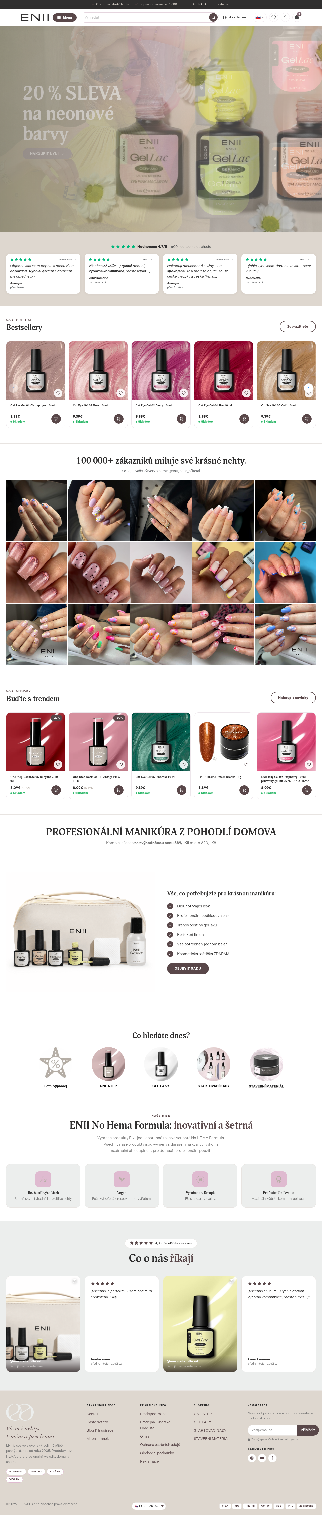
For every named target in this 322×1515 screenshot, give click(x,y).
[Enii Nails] (35, 17)
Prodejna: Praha (153, 1414)
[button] (308, 388)
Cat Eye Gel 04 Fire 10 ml (215, 405)
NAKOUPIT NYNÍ (44, 144)
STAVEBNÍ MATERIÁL (212, 1439)
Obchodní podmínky (157, 1453)
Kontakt (93, 1414)
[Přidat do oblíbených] (58, 393)
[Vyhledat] (213, 17)
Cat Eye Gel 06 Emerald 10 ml (155, 777)
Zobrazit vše (297, 326)
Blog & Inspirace (100, 1430)
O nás (144, 1436)
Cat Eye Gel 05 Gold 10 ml (278, 405)
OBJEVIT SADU (188, 968)
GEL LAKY (202, 1422)
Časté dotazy (97, 1422)
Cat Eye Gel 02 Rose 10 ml (90, 405)
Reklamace (149, 1461)
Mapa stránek (98, 1439)
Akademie (237, 17)
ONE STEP (203, 1414)
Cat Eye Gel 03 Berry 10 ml (154, 405)
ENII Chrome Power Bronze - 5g (219, 777)
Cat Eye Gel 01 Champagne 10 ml (32, 405)
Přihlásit (308, 1430)
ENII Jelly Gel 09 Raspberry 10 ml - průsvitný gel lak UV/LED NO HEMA (285, 779)
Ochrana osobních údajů (160, 1445)
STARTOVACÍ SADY (210, 1430)
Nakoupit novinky (293, 698)
